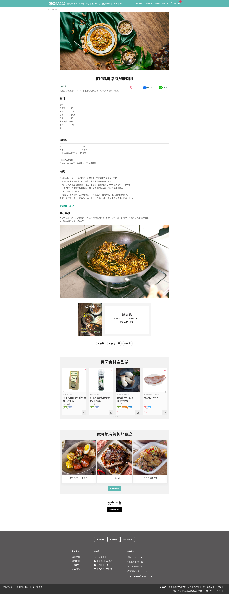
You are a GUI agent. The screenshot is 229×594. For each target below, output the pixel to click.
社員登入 (139, 4)
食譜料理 (80, 3)
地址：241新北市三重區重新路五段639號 (187, 591)
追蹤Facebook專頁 (104, 561)
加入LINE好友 (102, 565)
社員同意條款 (22, 587)
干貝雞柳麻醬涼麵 (114, 477)
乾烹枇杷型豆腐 (78, 477)
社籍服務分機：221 (135, 562)
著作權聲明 (37, 587)
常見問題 (76, 557)
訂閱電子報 (101, 557)
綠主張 (98, 3)
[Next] (167, 40)
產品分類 (71, 3)
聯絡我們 (76, 561)
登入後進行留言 (114, 509)
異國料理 (54, 9)
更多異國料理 (114, 488)
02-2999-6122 (136, 557)
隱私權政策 (8, 587)
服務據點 (157, 4)
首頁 (47, 9)
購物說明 (165, 4)
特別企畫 (90, 3)
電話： (130, 557)
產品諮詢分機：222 (135, 566)
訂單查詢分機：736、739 (138, 571)
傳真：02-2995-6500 (213, 591)
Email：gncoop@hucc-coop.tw (140, 576)
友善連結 (76, 569)
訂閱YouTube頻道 (104, 569)
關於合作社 (107, 3)
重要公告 (118, 3)
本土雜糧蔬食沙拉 (150, 477)
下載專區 (76, 565)
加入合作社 (148, 4)
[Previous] (62, 40)
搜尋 (174, 4)
